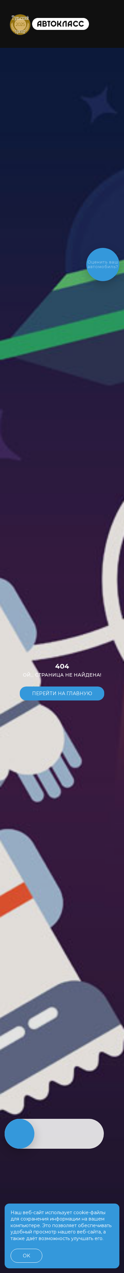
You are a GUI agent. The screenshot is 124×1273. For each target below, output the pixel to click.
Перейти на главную (62, 693)
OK (26, 1256)
